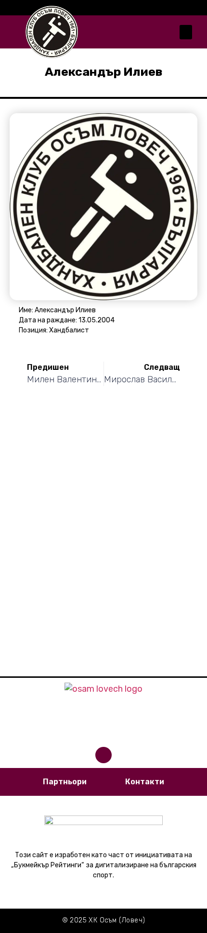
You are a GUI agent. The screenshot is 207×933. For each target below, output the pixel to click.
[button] (186, 32)
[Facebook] (197, 7)
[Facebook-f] (103, 755)
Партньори (65, 781)
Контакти (144, 781)
